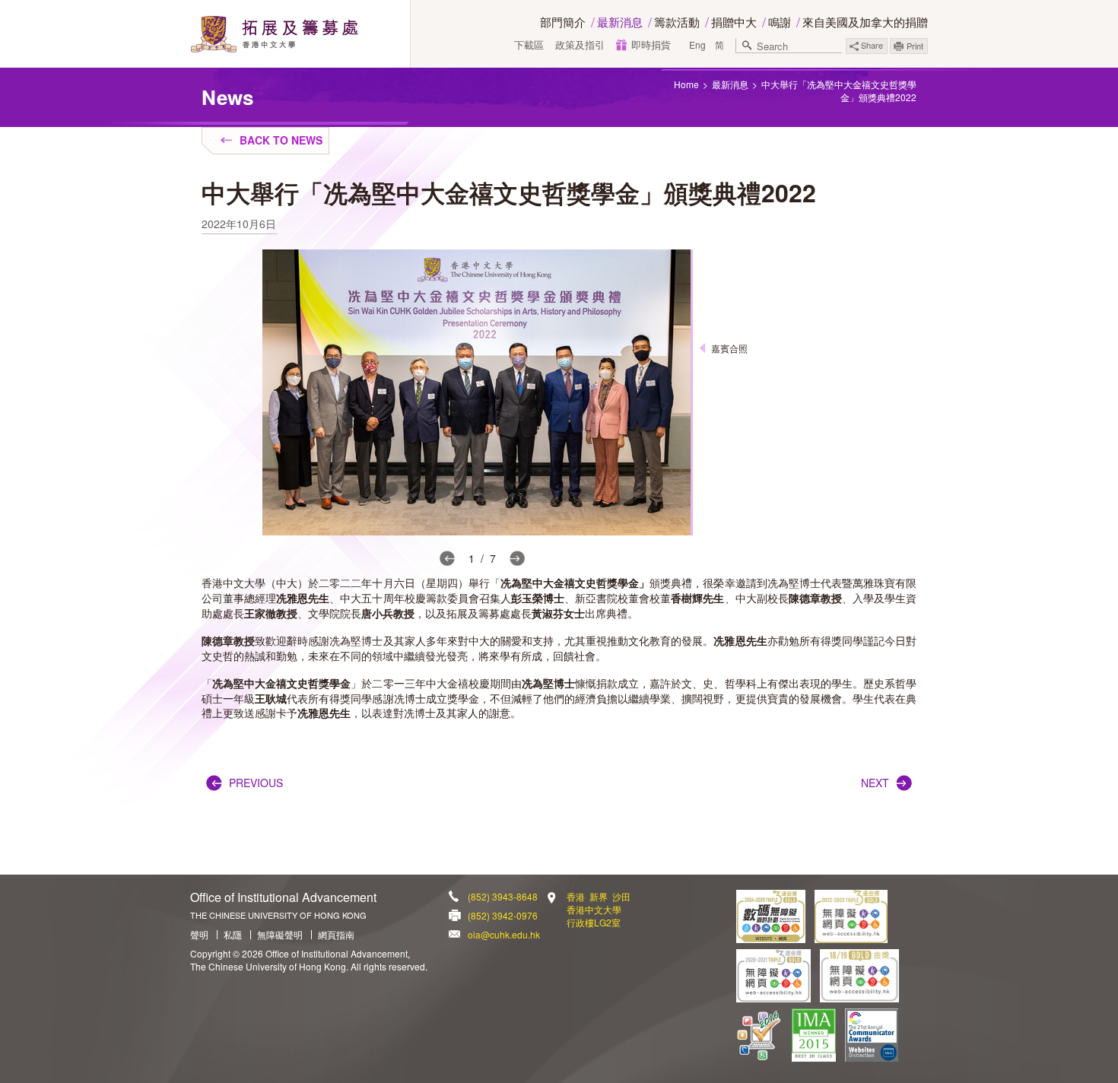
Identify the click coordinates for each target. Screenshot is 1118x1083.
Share (871, 45)
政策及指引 (580, 45)
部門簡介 (563, 22)
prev (447, 558)
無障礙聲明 (280, 934)
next (517, 558)
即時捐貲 (651, 45)
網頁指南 (336, 934)
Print (915, 46)
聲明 (199, 934)
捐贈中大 (734, 22)
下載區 (529, 45)
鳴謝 (779, 22)
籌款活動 (677, 22)
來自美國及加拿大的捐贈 (865, 22)
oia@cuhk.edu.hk (504, 934)
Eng (697, 44)
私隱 (233, 934)
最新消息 (620, 22)
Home (686, 84)
